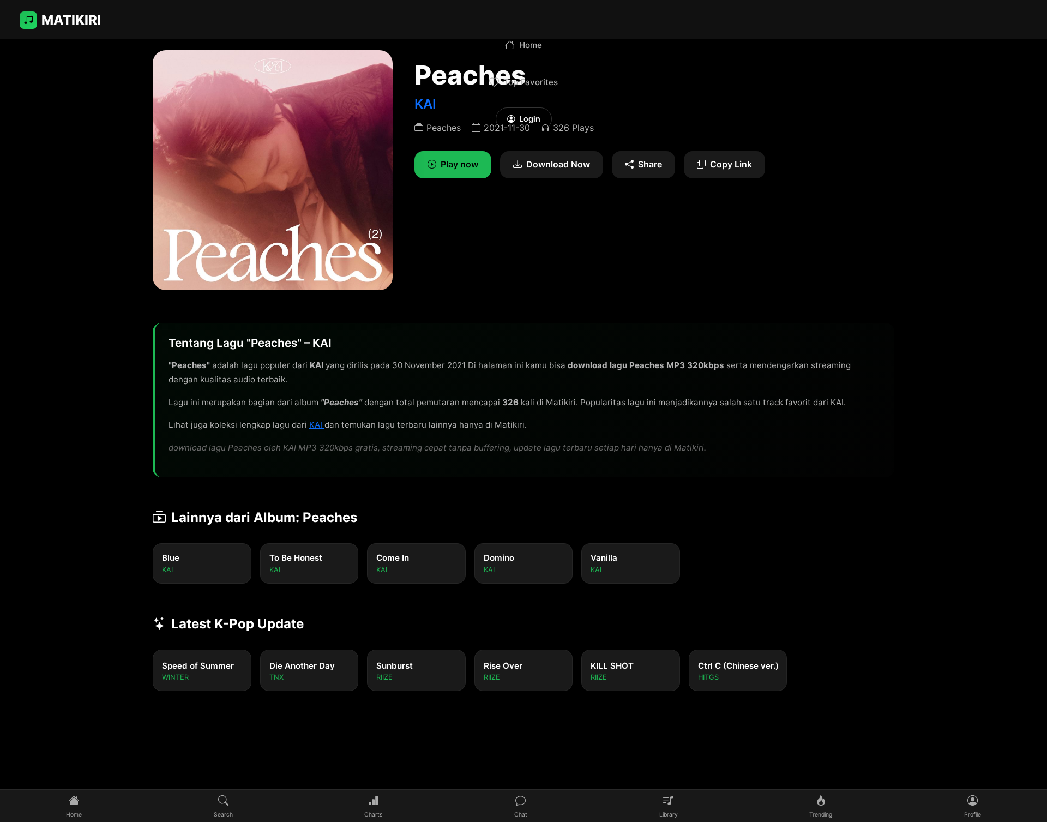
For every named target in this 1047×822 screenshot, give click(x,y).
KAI (316, 424)
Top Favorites (530, 82)
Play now (459, 164)
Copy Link (731, 164)
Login (529, 118)
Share (650, 164)
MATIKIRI (71, 20)
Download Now (558, 164)
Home (530, 45)
